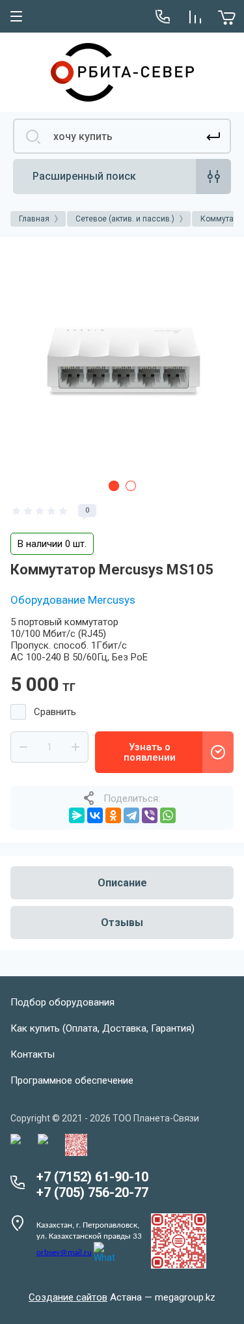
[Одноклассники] (113, 815)
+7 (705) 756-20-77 (92, 1192)
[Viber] (149, 815)
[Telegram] (131, 815)
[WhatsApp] (168, 815)
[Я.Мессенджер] (77, 815)
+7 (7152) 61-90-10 (92, 1177)
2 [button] (131, 486)
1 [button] (114, 486)
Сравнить (55, 712)
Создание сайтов (68, 1297)
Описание (122, 883)
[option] (122, 359)
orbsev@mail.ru (64, 1252)
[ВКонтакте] (95, 815)
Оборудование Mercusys (72, 599)
